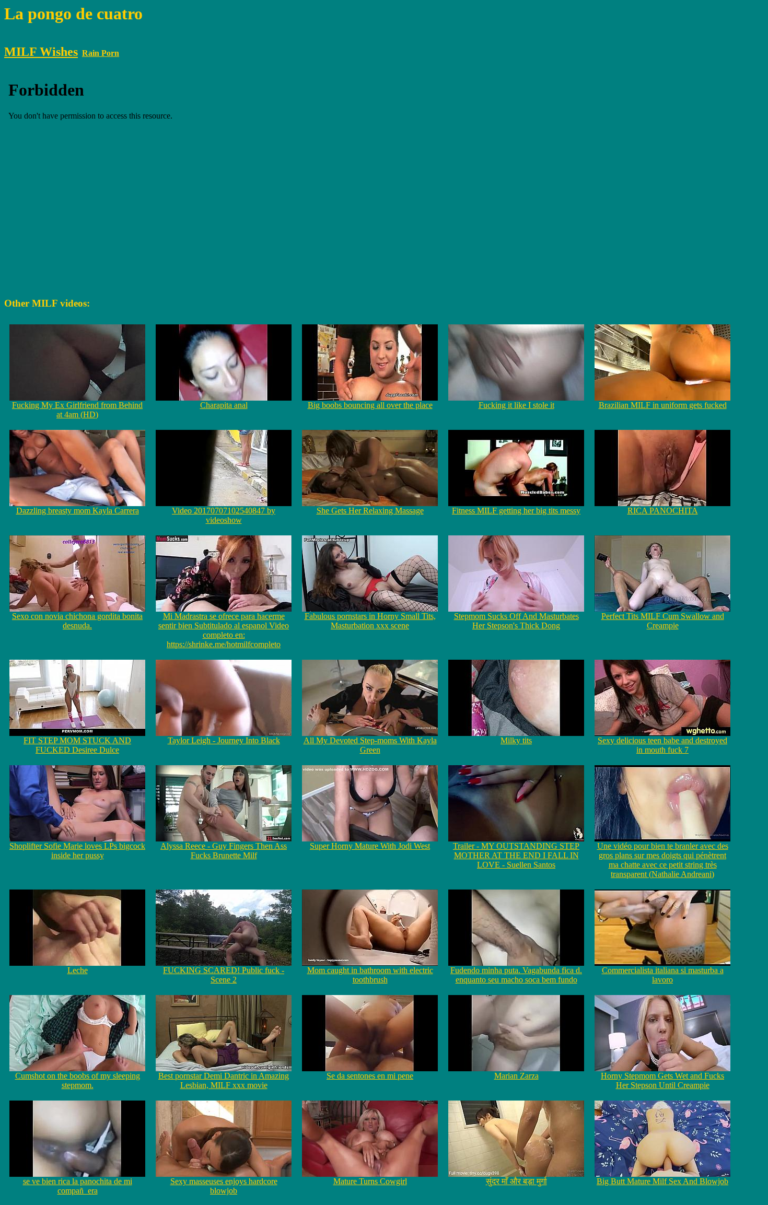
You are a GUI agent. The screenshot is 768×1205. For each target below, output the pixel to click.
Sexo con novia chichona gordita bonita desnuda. (77, 621)
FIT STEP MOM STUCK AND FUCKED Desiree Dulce (77, 745)
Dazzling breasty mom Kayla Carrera (77, 510)
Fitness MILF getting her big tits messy (516, 510)
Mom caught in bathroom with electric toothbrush (370, 975)
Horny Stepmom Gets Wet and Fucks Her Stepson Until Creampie (662, 1080)
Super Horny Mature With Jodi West (370, 845)
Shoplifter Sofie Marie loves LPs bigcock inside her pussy (77, 850)
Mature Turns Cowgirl (370, 1181)
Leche (77, 970)
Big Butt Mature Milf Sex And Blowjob (662, 1181)
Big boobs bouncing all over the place (370, 405)
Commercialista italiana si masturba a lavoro (663, 975)
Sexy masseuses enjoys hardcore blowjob (223, 1186)
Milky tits (516, 740)
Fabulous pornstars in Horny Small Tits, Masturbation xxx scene (370, 621)
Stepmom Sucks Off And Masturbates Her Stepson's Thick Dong (516, 621)
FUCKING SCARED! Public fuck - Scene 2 (223, 975)
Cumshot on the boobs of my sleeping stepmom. (77, 1080)
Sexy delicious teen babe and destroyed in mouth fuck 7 (662, 745)
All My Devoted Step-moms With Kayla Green (370, 745)
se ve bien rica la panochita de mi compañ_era (77, 1186)
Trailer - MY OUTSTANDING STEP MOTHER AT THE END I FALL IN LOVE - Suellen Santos (516, 855)
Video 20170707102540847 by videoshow (223, 515)
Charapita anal (224, 405)
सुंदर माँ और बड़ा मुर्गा (516, 1181)
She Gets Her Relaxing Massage (370, 510)
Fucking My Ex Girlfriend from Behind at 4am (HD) (77, 410)
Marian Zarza (516, 1075)
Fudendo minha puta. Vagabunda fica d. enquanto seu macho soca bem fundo (516, 975)
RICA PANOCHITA (662, 510)
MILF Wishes (41, 52)
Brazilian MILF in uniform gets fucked (663, 405)
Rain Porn (100, 53)
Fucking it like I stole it (516, 405)
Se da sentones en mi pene (370, 1075)
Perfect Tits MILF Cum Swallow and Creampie (662, 621)
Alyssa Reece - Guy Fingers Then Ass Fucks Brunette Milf (223, 850)
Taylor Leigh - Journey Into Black (224, 740)
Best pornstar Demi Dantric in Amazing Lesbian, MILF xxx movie (223, 1080)
